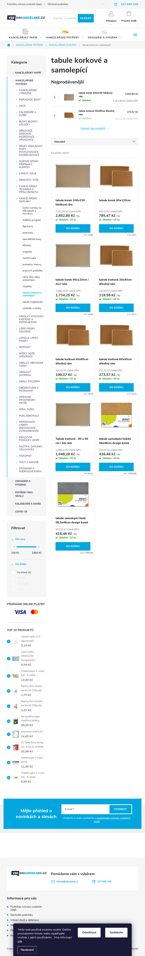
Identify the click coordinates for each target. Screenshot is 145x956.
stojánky (27, 286)
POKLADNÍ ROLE (29, 415)
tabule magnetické (33, 302)
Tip (20, 589)
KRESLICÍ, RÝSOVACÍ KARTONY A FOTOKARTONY (31, 319)
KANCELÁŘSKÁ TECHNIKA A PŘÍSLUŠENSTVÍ (28, 189)
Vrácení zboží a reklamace (24, 920)
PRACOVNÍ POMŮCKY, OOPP (29, 439)
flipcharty (28, 226)
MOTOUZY (25, 347)
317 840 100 (104, 881)
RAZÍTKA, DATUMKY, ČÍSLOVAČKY (31, 448)
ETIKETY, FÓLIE (27, 173)
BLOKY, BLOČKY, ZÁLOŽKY (28, 123)
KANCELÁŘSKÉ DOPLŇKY (28, 200)
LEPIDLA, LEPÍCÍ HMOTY (28, 339)
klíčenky (27, 245)
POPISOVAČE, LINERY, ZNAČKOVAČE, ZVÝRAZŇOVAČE (29, 426)
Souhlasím (116, 932)
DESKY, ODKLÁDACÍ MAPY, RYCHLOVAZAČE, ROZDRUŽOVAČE (30, 150)
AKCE (22, 105)
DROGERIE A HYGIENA (22, 483)
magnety (27, 251)
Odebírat (120, 809)
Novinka (22, 583)
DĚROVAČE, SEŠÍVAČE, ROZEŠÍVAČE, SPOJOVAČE (27, 135)
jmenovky (28, 232)
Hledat (85, 18)
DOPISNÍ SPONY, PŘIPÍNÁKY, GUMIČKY (29, 164)
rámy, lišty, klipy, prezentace (31, 278)
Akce (21, 578)
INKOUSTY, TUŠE (29, 180)
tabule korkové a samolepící (32, 294)
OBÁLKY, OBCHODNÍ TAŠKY (31, 364)
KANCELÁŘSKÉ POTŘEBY (24, 82)
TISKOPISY (25, 456)
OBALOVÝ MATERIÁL (25, 373)
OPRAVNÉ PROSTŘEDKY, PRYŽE (27, 400)
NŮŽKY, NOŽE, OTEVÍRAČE (27, 355)
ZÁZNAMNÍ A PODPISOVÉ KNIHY (30, 470)
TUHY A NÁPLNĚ (29, 462)
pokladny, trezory (32, 264)
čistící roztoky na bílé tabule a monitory (32, 211)
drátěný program (32, 220)
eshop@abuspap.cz (67, 881)
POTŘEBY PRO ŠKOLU (24, 494)
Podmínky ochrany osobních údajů (24, 4)
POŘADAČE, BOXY (29, 99)
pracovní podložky (33, 270)
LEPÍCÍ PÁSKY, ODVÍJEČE (27, 330)
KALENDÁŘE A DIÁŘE (27, 114)
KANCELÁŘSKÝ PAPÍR (28, 72)
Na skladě (23, 572)
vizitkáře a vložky (32, 308)
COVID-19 (21, 511)
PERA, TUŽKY (26, 409)
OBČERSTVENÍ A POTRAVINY (29, 389)
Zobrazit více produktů (93, 128)
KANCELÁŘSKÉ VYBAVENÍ (28, 92)
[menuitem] (25, 35)
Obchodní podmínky (58, 4)
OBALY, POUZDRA (29, 381)
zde (20, 941)
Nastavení (27, 950)
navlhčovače (29, 258)
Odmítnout (89, 932)
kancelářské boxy (32, 239)
